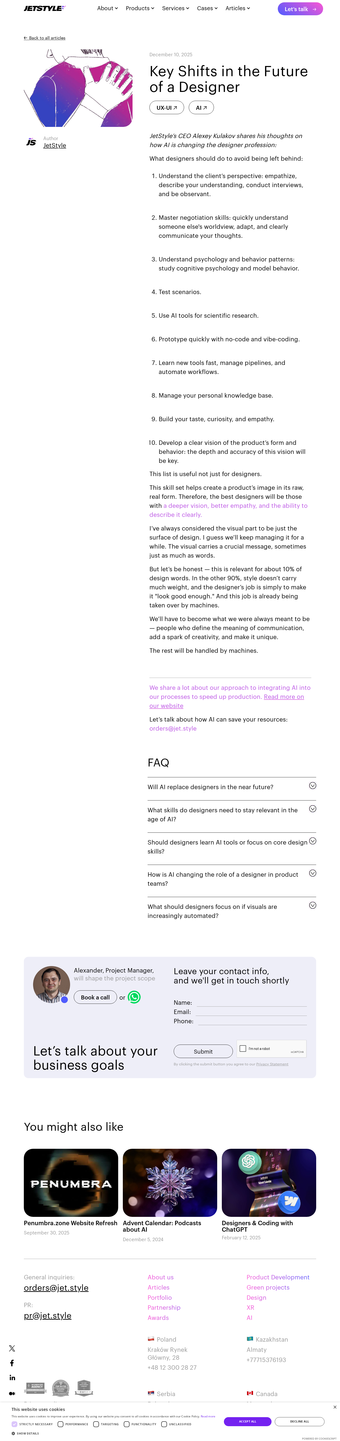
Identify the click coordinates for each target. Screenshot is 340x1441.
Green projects (268, 1287)
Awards (158, 1317)
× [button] (335, 1407)
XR (250, 1307)
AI (250, 1317)
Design (256, 1297)
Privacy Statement (272, 1063)
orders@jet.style (56, 1287)
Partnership (164, 1307)
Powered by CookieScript (319, 1438)
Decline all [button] (299, 1421)
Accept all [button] (248, 1421)
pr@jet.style (47, 1315)
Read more (208, 1416)
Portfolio (160, 1297)
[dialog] (170, 1421)
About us (161, 1277)
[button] (114, 1434)
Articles (159, 1287)
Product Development (278, 1277)
